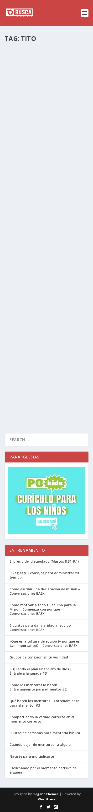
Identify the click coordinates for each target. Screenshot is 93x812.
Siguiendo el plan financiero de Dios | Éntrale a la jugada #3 (41, 671)
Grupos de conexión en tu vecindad (39, 657)
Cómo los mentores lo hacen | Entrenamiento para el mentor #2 (38, 687)
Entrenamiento (66, 313)
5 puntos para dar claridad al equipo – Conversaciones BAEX (42, 627)
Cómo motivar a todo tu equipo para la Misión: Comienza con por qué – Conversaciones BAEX (43, 609)
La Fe (59, 61)
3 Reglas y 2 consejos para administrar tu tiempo (44, 575)
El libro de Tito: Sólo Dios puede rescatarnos (44, 367)
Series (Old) (64, 183)
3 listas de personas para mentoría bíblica (45, 733)
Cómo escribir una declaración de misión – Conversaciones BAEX (45, 591)
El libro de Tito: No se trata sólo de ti (39, 231)
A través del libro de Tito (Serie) (44, 172)
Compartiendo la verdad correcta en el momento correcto (42, 719)
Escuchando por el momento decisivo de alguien (43, 770)
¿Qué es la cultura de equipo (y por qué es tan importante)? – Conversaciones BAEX (44, 643)
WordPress (46, 799)
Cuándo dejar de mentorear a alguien (41, 744)
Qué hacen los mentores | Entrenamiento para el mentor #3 (44, 703)
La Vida (62, 124)
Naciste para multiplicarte (32, 756)
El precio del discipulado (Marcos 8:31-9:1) (44, 561)
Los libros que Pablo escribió (38, 50)
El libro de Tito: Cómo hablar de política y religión (39, 111)
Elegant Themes (45, 794)
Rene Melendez (24, 61)
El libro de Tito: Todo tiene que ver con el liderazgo (46, 302)
